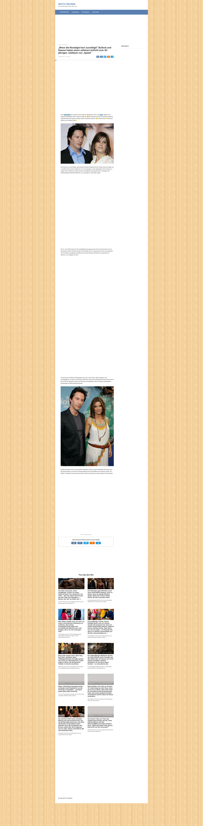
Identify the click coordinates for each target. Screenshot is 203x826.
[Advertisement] (101, 28)
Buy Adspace (85, 12)
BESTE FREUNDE (66, 4)
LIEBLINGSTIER (64, 12)
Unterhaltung (75, 12)
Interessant (95, 12)
